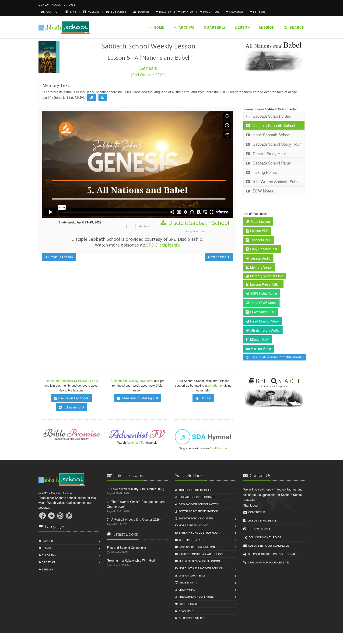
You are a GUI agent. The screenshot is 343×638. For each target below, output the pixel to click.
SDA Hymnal (219, 448)
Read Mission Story (264, 321)
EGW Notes (262, 191)
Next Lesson (218, 256)
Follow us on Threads (264, 537)
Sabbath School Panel (271, 163)
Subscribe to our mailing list (269, 545)
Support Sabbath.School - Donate (272, 554)
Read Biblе (185, 611)
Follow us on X (88, 380)
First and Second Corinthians (126, 547)
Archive (185, 27)
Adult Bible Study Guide (194, 490)
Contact (52, 11)
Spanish (46, 548)
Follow (92, 11)
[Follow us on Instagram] (60, 515)
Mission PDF (259, 339)
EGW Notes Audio (263, 293)
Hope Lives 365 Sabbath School (200, 568)
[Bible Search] (274, 392)
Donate (142, 11)
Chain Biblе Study (190, 618)
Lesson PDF (258, 230)
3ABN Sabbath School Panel (198, 547)
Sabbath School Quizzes (195, 518)
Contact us (256, 512)
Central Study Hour (269, 153)
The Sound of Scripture (195, 596)
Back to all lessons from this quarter (276, 357)
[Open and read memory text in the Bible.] (91, 97)
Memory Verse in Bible (266, 276)
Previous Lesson (60, 256)
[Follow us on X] (51, 515)
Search (295, 27)
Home (157, 27)
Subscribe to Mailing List (139, 398)
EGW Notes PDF (262, 311)
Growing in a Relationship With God (131, 560)
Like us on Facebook (59, 380)
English (47, 541)
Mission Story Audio (264, 330)
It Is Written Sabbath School (276, 181)
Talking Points (264, 172)
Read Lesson (259, 221)
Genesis (148, 71)
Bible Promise (188, 604)
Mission (267, 27)
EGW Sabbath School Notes (197, 504)
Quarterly (215, 27)
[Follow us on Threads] (69, 515)
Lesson (242, 27)
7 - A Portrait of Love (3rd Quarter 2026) (134, 519)
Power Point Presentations (197, 511)
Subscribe (118, 11)
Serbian (47, 569)
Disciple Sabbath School (198, 222)
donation (213, 385)
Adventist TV (135, 442)
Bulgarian (48, 555)
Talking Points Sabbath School (201, 554)
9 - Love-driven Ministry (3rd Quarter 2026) (135, 489)
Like (72, 11)
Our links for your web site (268, 562)
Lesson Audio (259, 258)
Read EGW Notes (262, 302)
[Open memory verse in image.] (102, 97)
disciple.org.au (195, 231)
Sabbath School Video (271, 116)
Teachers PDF (260, 239)
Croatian (48, 562)
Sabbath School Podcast (196, 497)
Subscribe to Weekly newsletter (132, 380)
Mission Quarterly (191, 575)
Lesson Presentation (264, 284)
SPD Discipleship (163, 245)
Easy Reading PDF (263, 249)
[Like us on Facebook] (42, 515)
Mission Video (260, 348)
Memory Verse (260, 267)
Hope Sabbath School (271, 134)
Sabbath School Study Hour (276, 144)
